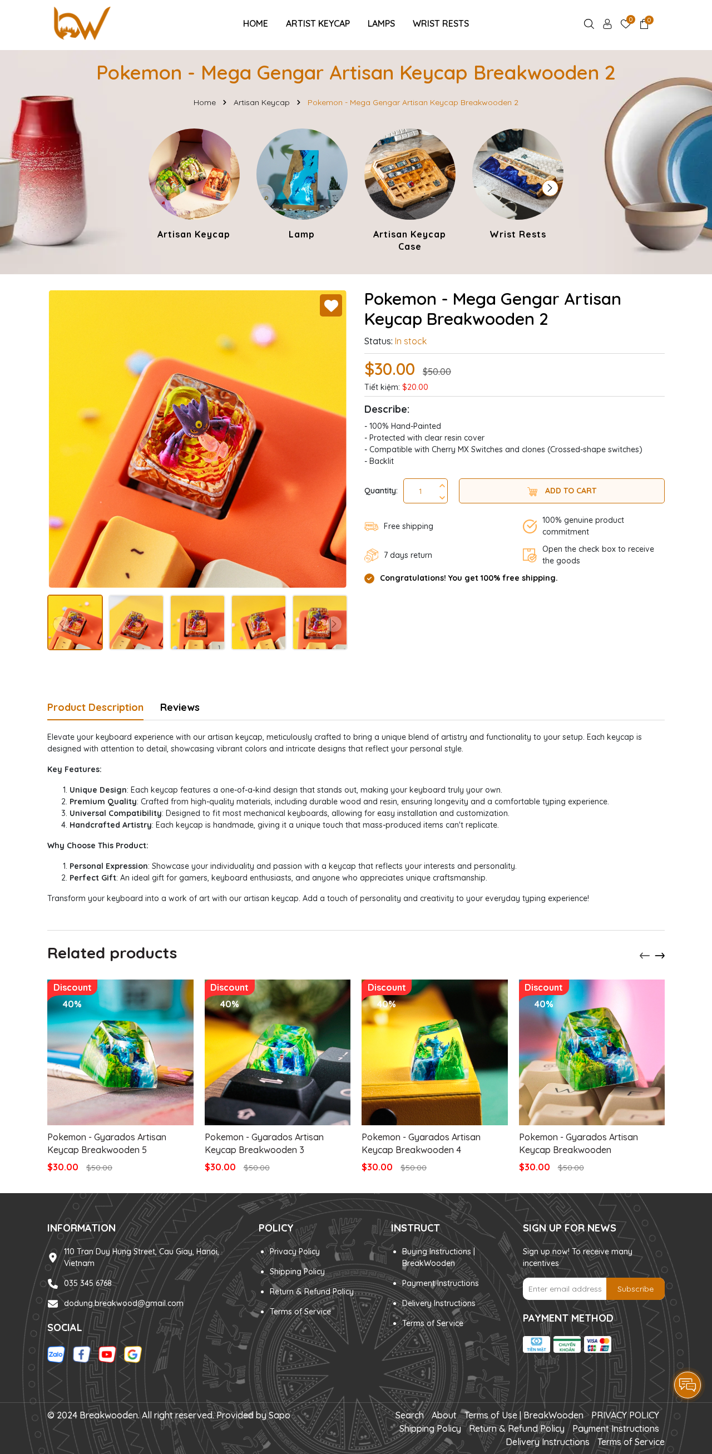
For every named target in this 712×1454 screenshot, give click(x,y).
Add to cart (569, 491)
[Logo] (81, 23)
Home (255, 23)
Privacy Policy (295, 1252)
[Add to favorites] (331, 305)
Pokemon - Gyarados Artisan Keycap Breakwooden (578, 1143)
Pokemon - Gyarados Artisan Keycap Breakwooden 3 (264, 1143)
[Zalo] (56, 1354)
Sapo (279, 1415)
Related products (112, 952)
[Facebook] (82, 1354)
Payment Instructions (440, 1283)
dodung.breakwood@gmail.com (124, 1303)
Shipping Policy (297, 1272)
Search (409, 1415)
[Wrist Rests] (517, 185)
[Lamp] (302, 185)
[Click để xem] (197, 439)
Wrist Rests (441, 23)
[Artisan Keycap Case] (410, 192)
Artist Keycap (318, 23)
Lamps (381, 23)
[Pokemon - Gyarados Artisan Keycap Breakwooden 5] (120, 1053)
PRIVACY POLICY (625, 1415)
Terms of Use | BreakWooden (524, 1415)
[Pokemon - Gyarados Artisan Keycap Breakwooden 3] (278, 1053)
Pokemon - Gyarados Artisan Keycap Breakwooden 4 (421, 1143)
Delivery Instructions (439, 1303)
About (444, 1415)
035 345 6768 (88, 1283)
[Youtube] (107, 1354)
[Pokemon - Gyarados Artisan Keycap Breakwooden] (592, 1053)
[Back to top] (688, 1354)
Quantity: (381, 491)
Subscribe (635, 1289)
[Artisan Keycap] (194, 185)
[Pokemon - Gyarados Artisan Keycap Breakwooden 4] (435, 1053)
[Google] (133, 1354)
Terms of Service (300, 1312)
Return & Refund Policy (312, 1292)
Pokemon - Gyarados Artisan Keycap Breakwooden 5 (106, 1143)
